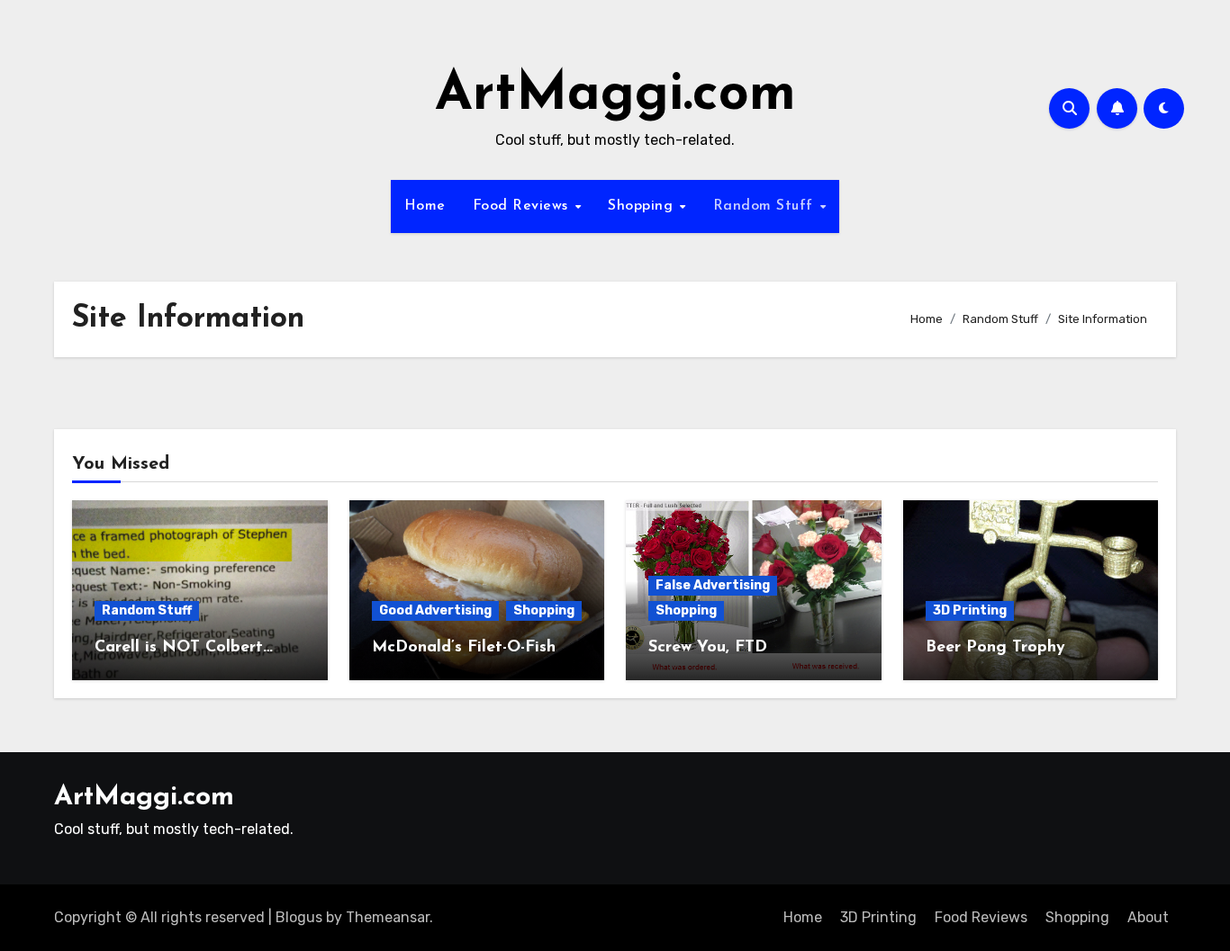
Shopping (643, 206)
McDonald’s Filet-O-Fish (464, 648)
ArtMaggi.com (615, 95)
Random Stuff (765, 206)
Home (425, 206)
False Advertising (713, 585)
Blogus (299, 917)
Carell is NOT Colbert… (184, 648)
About (1148, 917)
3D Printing (970, 610)
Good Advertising (435, 610)
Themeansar (388, 917)
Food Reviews (523, 206)
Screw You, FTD (707, 648)
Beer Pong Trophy (995, 648)
